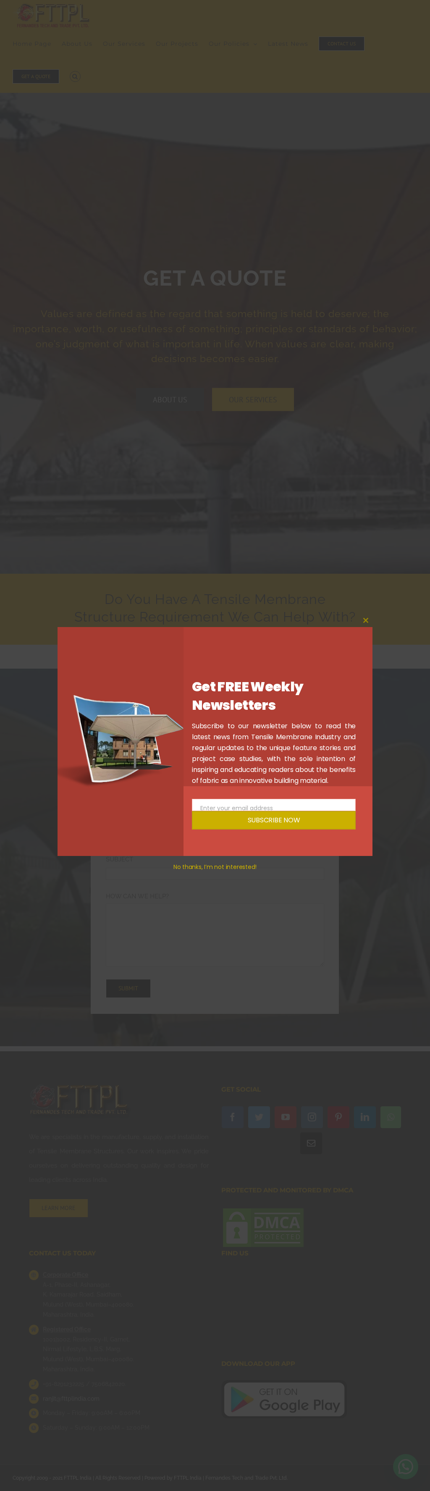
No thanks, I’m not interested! (215, 867)
